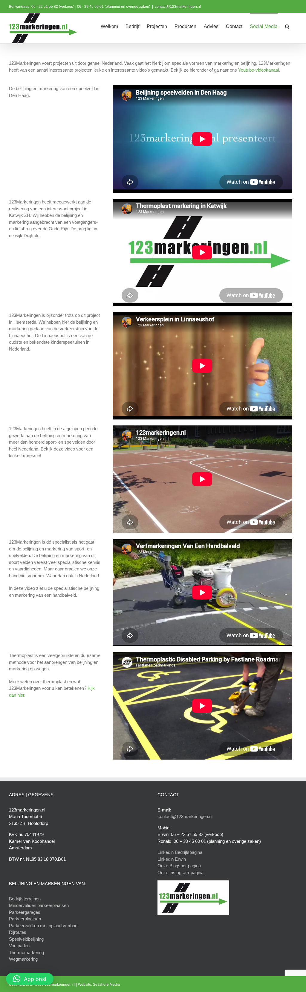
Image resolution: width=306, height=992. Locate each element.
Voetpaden (19, 945)
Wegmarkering (23, 959)
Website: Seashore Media (99, 984)
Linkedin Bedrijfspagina (179, 852)
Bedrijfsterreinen (25, 898)
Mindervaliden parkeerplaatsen (39, 905)
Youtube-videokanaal (258, 69)
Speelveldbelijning (26, 939)
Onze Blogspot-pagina (179, 865)
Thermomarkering (26, 952)
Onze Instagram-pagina (180, 872)
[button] (287, 25)
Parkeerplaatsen (25, 918)
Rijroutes (17, 932)
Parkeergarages (24, 912)
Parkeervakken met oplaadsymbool (43, 925)
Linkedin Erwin (171, 859)
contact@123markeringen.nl (178, 6)
